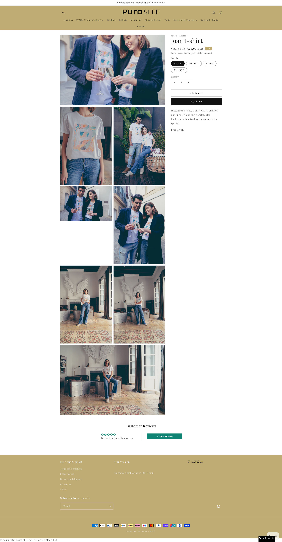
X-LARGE (179, 70)
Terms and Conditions (71, 468)
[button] (63, 12)
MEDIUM (194, 63)
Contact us (65, 484)
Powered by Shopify (148, 531)
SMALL (178, 63)
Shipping (188, 53)
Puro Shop (136, 531)
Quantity (175, 76)
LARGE (209, 63)
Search (63, 489)
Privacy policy (67, 473)
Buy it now (196, 101)
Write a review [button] (164, 436)
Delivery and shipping (71, 479)
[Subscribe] (109, 506)
